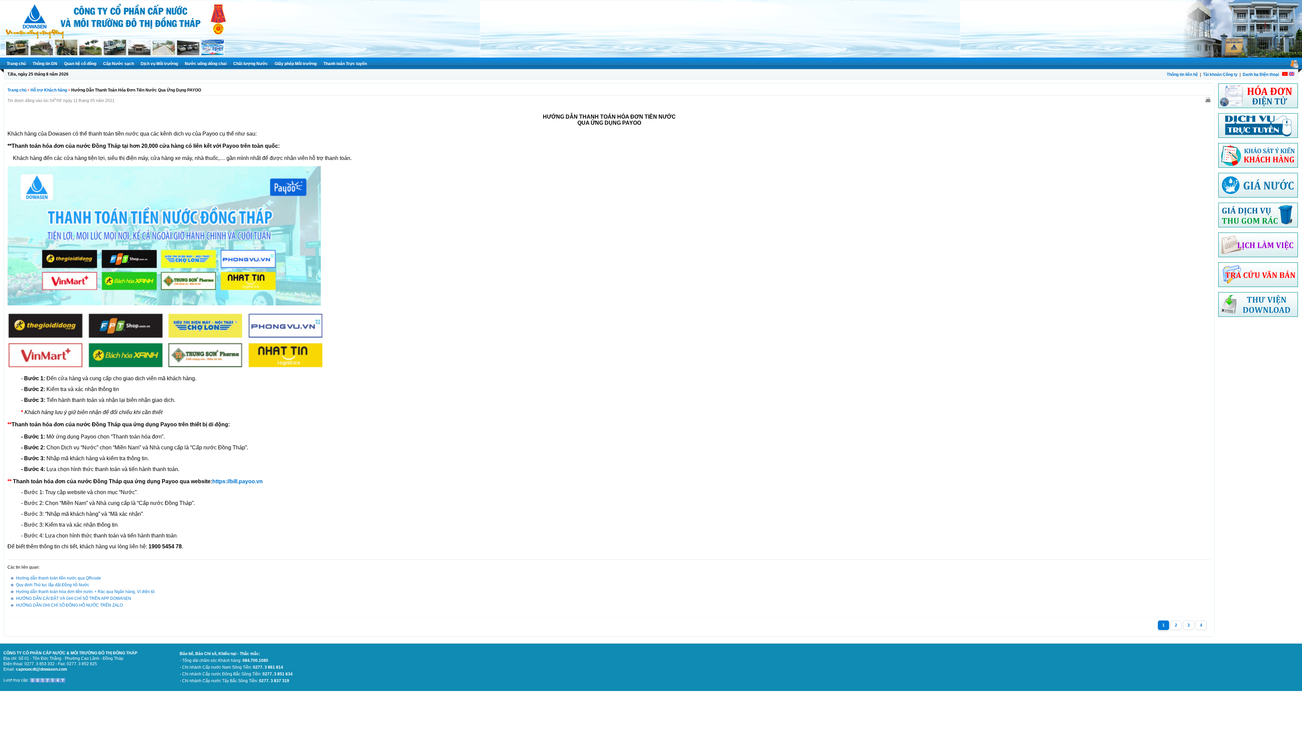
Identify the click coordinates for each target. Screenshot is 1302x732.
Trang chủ (16, 63)
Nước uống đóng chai (205, 63)
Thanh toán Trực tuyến (345, 63)
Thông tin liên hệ (1182, 74)
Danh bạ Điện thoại (1261, 74)
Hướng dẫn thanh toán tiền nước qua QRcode (58, 578)
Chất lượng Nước (250, 63)
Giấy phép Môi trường (296, 63)
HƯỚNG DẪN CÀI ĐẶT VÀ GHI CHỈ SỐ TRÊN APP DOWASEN (73, 598)
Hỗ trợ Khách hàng (49, 90)
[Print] (1208, 99)
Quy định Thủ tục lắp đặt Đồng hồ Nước (52, 585)
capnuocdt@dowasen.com (41, 669)
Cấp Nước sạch (118, 63)
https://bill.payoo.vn (237, 481)
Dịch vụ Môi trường (159, 63)
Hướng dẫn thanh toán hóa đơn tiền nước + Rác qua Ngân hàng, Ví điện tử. (86, 591)
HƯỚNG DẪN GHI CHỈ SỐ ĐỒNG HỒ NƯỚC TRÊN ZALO (69, 605)
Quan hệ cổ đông (80, 63)
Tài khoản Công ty (1220, 74)
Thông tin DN (45, 63)
